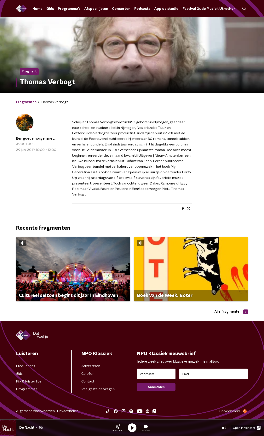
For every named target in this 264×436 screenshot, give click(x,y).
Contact (87, 381)
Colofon (87, 374)
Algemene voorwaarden (35, 411)
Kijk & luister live (28, 381)
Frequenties (25, 366)
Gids (50, 9)
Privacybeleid (68, 411)
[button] (118, 428)
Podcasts (142, 9)
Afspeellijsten (96, 9)
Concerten (121, 9)
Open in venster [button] (244, 427)
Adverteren (90, 366)
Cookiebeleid (229, 411)
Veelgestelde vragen (98, 389)
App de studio (166, 9)
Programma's (69, 9)
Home (37, 9)
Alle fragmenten (227, 312)
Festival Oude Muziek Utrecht (207, 9)
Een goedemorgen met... (36, 138)
